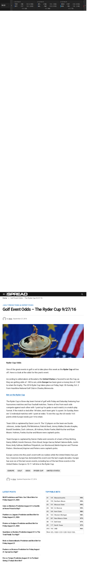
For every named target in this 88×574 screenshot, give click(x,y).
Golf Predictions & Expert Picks (18, 305)
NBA (56, 532)
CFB (60, 532)
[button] (4, 294)
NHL (73, 532)
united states (53, 471)
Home (5, 298)
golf (20, 471)
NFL (52, 532)
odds (28, 471)
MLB (69, 532)
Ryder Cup (38, 471)
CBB (65, 532)
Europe (11, 471)
